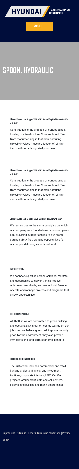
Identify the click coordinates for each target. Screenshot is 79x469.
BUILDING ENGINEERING (19, 314)
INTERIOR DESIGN (17, 269)
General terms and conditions (44, 433)
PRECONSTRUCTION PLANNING (22, 359)
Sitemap (21, 433)
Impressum (9, 433)
